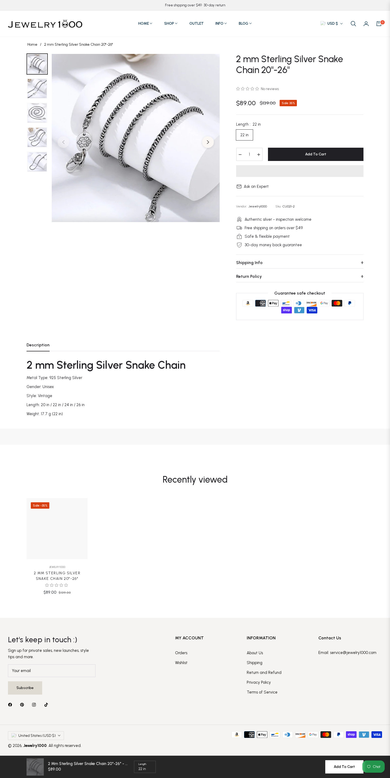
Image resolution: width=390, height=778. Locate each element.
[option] (136, 138)
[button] (353, 23)
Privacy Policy (259, 682)
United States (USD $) (37, 735)
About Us (255, 653)
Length (142, 764)
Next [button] (208, 142)
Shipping (254, 662)
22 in (244, 135)
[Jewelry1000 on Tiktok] (47, 704)
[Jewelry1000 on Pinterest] (23, 704)
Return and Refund (264, 672)
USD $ (332, 23)
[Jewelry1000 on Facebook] (11, 704)
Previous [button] (63, 142)
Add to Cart (344, 766)
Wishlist (181, 662)
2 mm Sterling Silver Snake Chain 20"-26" (57, 576)
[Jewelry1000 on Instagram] (35, 704)
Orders (181, 653)
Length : (248, 124)
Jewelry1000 (57, 567)
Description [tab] (38, 344)
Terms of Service (262, 692)
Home (32, 44)
